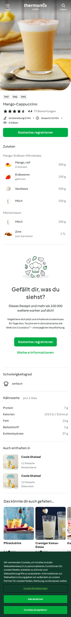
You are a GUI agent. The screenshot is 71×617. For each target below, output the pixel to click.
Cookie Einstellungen (35, 588)
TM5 (23, 97)
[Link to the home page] (35, 7)
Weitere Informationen (35, 352)
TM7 (6, 97)
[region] (35, 584)
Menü (7, 9)
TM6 (15, 97)
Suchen (63, 9)
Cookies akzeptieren (35, 609)
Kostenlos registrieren (35, 132)
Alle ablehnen (35, 599)
